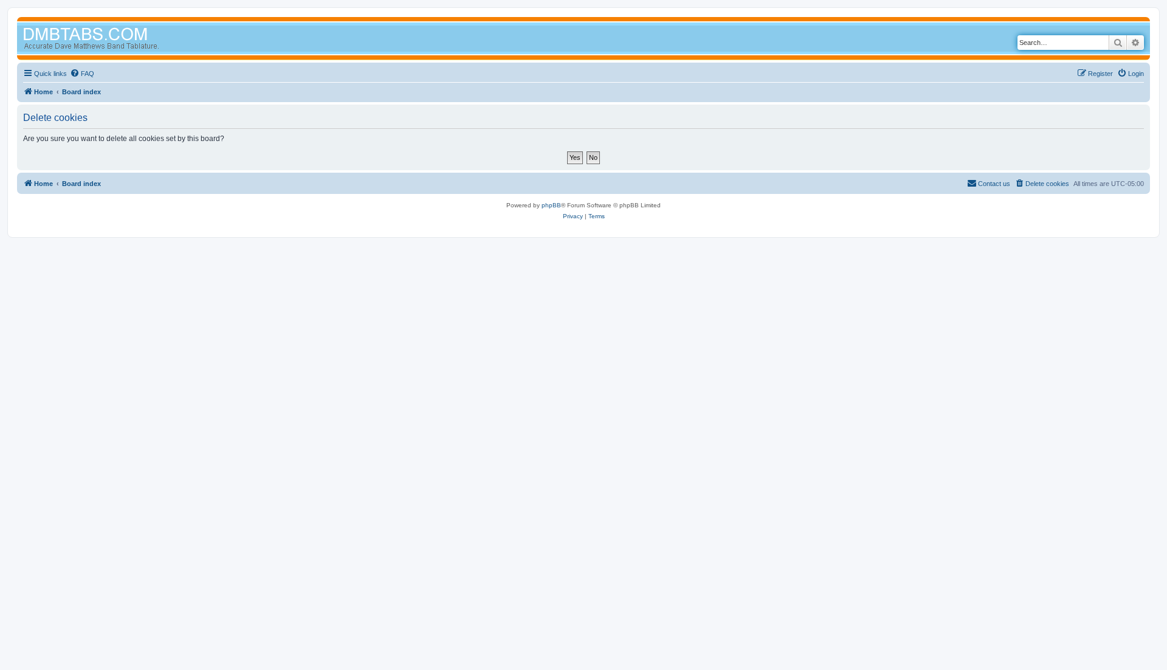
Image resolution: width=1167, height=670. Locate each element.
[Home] (114, 39)
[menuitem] (82, 73)
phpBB (551, 205)
